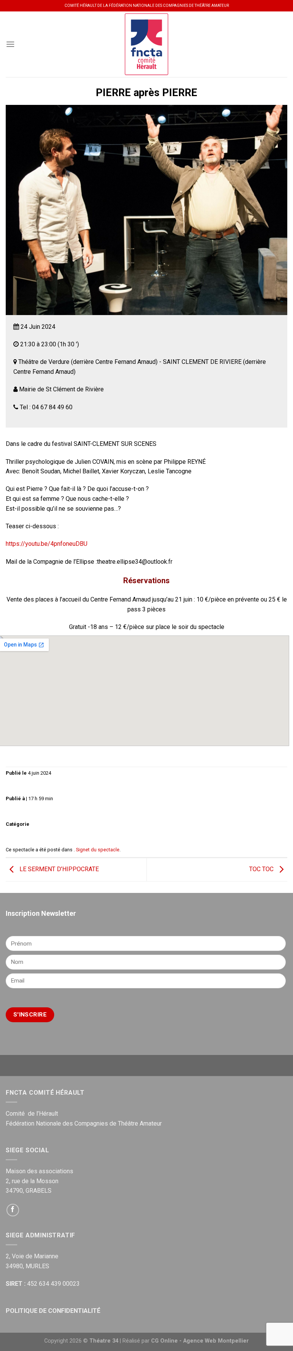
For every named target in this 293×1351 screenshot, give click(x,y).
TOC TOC (262, 869)
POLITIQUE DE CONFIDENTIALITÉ (53, 1310)
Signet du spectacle (97, 849)
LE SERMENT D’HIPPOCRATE (58, 869)
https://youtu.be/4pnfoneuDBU (46, 543)
